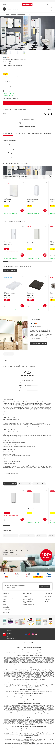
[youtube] (36, 634)
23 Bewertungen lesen (18, 65)
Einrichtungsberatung (28, 599)
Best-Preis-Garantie (27, 601)
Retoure (4, 601)
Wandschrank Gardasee (31, 488)
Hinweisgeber (10, 635)
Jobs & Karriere (48, 598)
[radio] (27, 383)
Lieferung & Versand (12, 153)
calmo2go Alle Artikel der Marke (39, 343)
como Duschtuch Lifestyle (31, 275)
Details (8, 145)
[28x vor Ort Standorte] (47, 4)
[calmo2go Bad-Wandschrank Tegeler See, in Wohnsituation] (27, 33)
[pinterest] (29, 634)
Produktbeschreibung (8, 133)
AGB (8, 632)
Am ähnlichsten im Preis (24, 483)
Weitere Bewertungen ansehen (11, 473)
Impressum (9, 630)
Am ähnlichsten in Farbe (39, 483)
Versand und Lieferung (8, 598)
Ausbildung (47, 599)
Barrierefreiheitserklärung (13, 636)
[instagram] (33, 634)
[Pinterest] (48, 114)
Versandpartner (14, 98)
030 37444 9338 (26, 121)
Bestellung (5, 596)
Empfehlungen (22, 133)
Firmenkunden (6, 612)
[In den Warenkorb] (22, 210)
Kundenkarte (48, 601)
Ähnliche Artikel (47, 133)
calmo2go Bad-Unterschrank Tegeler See (35, 181)
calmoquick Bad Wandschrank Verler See (12, 488)
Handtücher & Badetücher (10, 270)
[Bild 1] (3, 52)
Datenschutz (10, 633)
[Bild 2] (10, 52)
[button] (4, 4)
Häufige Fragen (6, 607)
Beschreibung (10, 149)
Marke (29, 133)
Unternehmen (48, 596)
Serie (16, 133)
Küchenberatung (27, 598)
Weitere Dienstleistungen (29, 604)
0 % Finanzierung (6, 609)
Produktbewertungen (37, 133)
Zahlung (4, 599)
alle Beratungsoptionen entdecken (27, 126)
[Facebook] (45, 114)
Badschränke (7, 531)
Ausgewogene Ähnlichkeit (10, 483)
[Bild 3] (17, 52)
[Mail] (51, 114)
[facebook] (26, 634)
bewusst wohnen (48, 602)
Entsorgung (5, 606)
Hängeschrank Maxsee (31, 224)
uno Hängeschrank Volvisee (9, 224)
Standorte (25, 596)
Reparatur (5, 604)
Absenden (31, 559)
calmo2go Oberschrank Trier (9, 181)
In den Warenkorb (27, 103)
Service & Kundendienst (8, 610)
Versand (10, 77)
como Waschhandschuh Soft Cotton (11, 275)
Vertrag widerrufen (7, 602)
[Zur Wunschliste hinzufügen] (51, 57)
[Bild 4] (24, 52)
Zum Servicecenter (45, 586)
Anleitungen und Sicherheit (13, 157)
